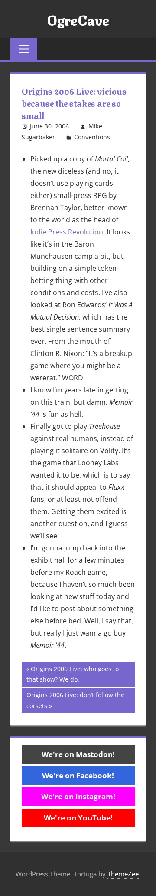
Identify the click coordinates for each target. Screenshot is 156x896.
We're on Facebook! (78, 776)
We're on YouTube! (78, 818)
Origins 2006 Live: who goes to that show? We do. (72, 674)
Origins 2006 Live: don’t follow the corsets (75, 700)
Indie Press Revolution (66, 232)
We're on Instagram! (78, 796)
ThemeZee (123, 874)
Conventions (92, 137)
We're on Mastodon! (78, 754)
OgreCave (78, 19)
